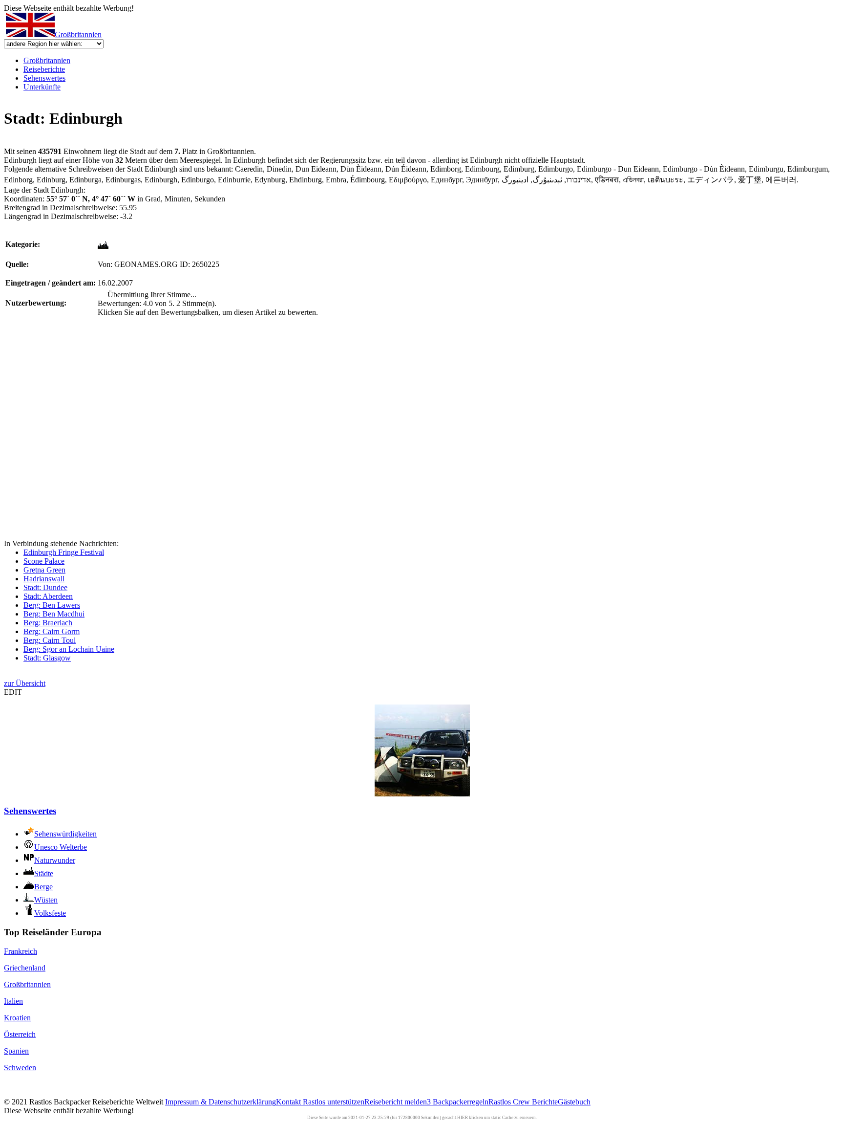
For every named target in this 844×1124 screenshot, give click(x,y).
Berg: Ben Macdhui (53, 614)
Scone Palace (43, 561)
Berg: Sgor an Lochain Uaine (68, 649)
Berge (43, 886)
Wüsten (46, 900)
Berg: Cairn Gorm (51, 631)
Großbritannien (78, 34)
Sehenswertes (44, 78)
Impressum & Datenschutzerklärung (220, 1102)
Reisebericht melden (395, 1102)
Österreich (20, 1034)
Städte (43, 873)
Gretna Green (44, 570)
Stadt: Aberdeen (48, 596)
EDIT (13, 692)
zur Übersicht (24, 683)
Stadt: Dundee (45, 587)
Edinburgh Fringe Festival (63, 552)
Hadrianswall (43, 578)
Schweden (20, 1067)
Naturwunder (54, 860)
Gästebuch (574, 1102)
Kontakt (289, 1102)
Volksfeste (50, 913)
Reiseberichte (44, 69)
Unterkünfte (42, 87)
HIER (462, 1117)
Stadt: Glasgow (47, 658)
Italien (13, 1001)
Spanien (16, 1051)
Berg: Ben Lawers (51, 605)
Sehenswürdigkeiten (65, 834)
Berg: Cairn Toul (49, 640)
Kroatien (17, 1018)
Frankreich (20, 951)
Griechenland (24, 968)
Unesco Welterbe (60, 847)
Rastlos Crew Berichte (523, 1102)
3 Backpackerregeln (457, 1102)
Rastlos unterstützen (333, 1102)
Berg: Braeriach (47, 622)
